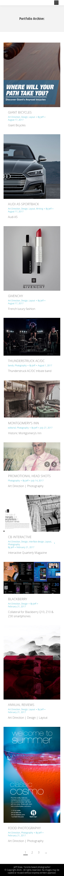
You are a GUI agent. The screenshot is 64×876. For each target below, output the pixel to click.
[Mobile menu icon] (56, 3)
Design (24, 116)
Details (37, 75)
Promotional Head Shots (29, 476)
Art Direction (14, 116)
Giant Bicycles (20, 112)
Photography (21, 365)
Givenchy (15, 296)
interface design (36, 541)
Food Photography (24, 828)
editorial (12, 427)
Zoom (27, 75)
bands (11, 365)
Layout (32, 116)
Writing (39, 208)
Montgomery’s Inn (23, 423)
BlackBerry (17, 599)
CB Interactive (19, 537)
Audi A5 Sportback (23, 204)
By (41, 117)
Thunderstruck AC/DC (26, 361)
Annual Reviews (21, 705)
